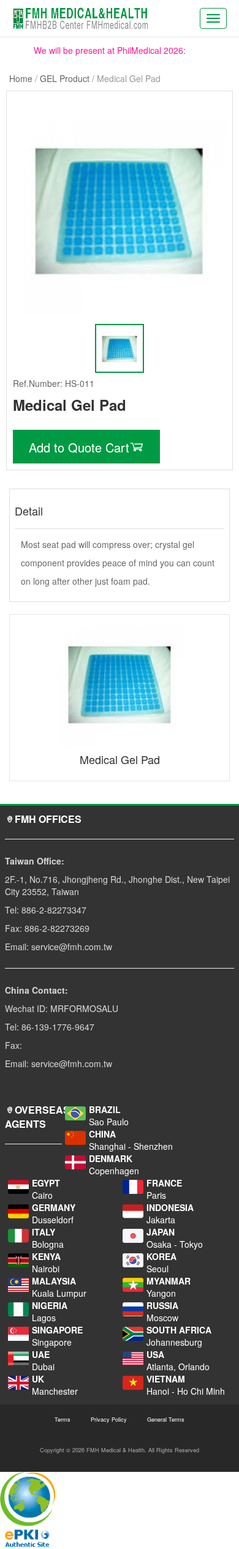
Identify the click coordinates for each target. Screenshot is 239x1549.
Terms (62, 1419)
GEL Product (64, 78)
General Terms (165, 1419)
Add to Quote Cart (79, 447)
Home (20, 78)
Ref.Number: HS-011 (53, 383)
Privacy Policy (109, 1419)
